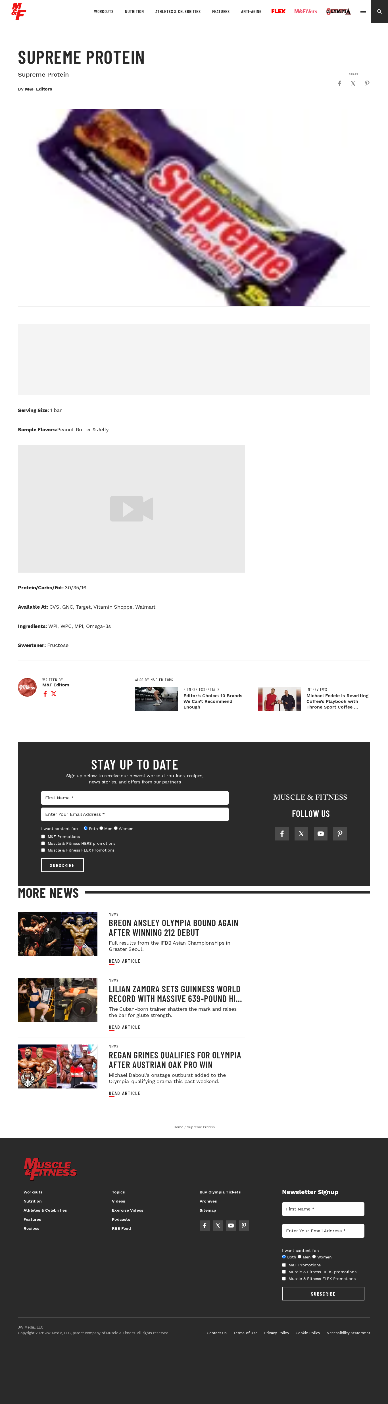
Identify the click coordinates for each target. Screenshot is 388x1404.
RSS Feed (121, 1228)
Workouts (103, 11)
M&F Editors (38, 89)
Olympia (338, 11)
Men (108, 828)
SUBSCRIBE (62, 865)
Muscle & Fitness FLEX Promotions (81, 850)
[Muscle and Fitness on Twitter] (301, 833)
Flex (278, 11)
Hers (306, 11)
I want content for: (59, 828)
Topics (118, 1192)
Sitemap (208, 1210)
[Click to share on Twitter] (353, 83)
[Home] (18, 18)
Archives (208, 1201)
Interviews (316, 690)
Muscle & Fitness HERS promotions (82, 843)
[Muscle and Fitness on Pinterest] (340, 833)
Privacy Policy (276, 1333)
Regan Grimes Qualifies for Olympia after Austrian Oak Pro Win (175, 1059)
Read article (125, 961)
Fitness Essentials (201, 690)
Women (126, 828)
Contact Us (217, 1333)
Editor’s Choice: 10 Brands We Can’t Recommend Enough (213, 701)
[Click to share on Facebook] (339, 83)
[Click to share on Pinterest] (367, 83)
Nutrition (134, 11)
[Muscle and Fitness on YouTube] (320, 833)
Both (93, 828)
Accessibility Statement (348, 1333)
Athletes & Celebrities (178, 11)
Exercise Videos (127, 1210)
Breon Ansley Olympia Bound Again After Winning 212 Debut (174, 927)
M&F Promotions (64, 836)
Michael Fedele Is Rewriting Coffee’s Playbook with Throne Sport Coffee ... (337, 701)
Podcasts (121, 1219)
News (113, 914)
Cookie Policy (308, 1333)
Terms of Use (245, 1333)
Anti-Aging (251, 11)
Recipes (31, 1228)
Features (221, 11)
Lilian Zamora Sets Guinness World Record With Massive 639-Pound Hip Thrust (175, 998)
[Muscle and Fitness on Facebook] (282, 833)
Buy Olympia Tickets (220, 1192)
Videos (118, 1201)
